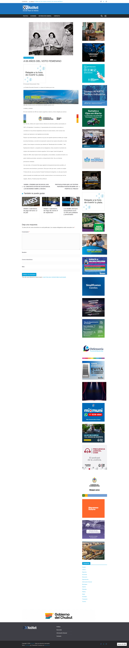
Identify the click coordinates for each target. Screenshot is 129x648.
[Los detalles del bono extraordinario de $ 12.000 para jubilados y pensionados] (71, 198)
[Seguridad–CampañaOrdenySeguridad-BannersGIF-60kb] (93, 424)
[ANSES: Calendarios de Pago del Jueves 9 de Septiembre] (51, 198)
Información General (45, 16)
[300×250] (93, 44)
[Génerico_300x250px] (93, 23)
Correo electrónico (27, 259)
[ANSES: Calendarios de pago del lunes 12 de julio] (31, 198)
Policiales (84, 589)
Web (23, 266)
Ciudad (84, 567)
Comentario (25, 232)
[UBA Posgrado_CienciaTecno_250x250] (91, 172)
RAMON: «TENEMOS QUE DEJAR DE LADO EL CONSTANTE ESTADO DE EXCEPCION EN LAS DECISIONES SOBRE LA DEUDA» (37, 186)
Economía (33, 16)
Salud (83, 594)
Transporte (84, 599)
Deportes (84, 572)
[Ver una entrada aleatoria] (105, 16)
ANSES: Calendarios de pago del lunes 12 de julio (30, 210)
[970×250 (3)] (50, 91)
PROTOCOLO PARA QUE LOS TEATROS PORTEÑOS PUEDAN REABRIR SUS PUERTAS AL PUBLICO (66, 186)
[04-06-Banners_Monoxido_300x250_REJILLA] (93, 361)
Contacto (57, 16)
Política (25, 16)
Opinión (84, 586)
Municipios (84, 584)
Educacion (84, 577)
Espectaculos (85, 579)
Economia (84, 574)
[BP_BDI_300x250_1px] (34, 65)
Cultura (84, 569)
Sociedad (84, 596)
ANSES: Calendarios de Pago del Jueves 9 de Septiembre (51, 210)
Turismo (84, 601)
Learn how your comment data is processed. (54, 277)
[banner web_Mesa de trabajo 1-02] (94, 472)
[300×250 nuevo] (93, 278)
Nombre (24, 252)
